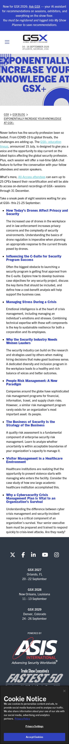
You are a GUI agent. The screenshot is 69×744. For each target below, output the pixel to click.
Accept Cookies (34, 736)
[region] (34, 715)
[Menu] (7, 42)
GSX (6, 114)
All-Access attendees (31, 177)
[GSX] (35, 39)
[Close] (64, 691)
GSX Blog (18, 114)
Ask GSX (34, 6)
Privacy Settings (34, 726)
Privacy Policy (22, 718)
